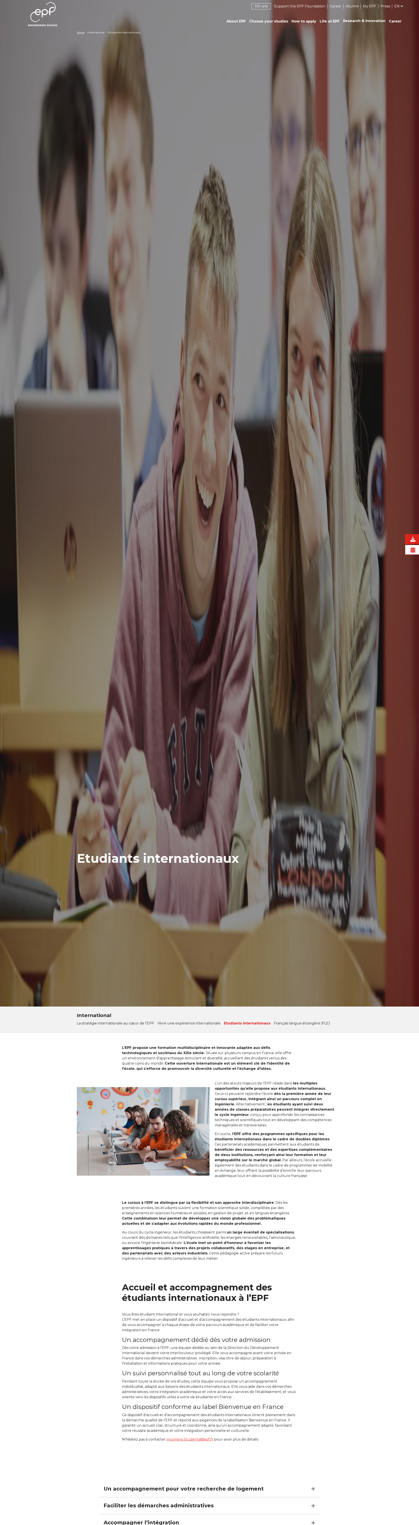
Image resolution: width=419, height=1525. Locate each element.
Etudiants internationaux (247, 1023)
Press (385, 6)
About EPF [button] (236, 21)
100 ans (261, 6)
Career (336, 6)
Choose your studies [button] (268, 21)
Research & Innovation (364, 21)
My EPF (369, 6)
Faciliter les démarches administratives (159, 1505)
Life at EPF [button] (330, 21)
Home (80, 32)
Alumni (352, 6)
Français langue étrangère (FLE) (302, 1023)
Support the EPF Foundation (299, 6)
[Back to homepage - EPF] (43, 14)
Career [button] (395, 21)
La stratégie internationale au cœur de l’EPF (115, 1023)
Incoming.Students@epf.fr (190, 1439)
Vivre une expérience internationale (189, 1023)
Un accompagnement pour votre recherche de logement (184, 1489)
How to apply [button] (304, 21)
